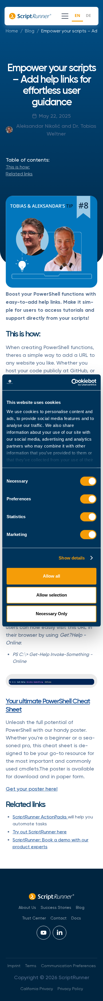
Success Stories (56, 907)
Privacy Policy (70, 988)
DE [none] (88, 15)
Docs (76, 918)
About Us (27, 907)
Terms (30, 965)
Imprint (14, 965)
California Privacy (36, 988)
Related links (19, 174)
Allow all (51, 576)
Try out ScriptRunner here (40, 832)
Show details (72, 557)
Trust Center (34, 918)
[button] (64, 16)
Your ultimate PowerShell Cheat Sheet (48, 705)
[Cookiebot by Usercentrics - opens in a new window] (72, 382)
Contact (58, 918)
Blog (29, 31)
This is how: (18, 167)
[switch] (88, 499)
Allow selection (51, 595)
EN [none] (77, 15)
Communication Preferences (68, 965)
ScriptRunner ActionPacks (40, 817)
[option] (88, 16)
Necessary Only (51, 613)
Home (12, 31)
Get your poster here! (32, 789)
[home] (32, 16)
